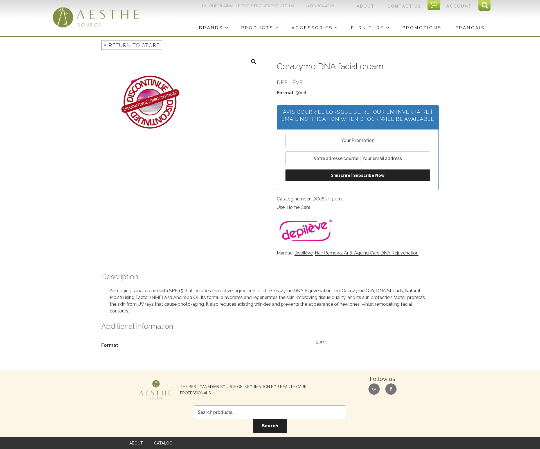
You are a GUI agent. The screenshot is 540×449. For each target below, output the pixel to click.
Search (270, 425)
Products (257, 27)
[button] (254, 62)
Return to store (132, 45)
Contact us (404, 6)
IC (435, 5)
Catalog (163, 443)
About (366, 6)
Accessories (312, 27)
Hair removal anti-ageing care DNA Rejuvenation (366, 253)
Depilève (303, 253)
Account (459, 6)
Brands (211, 27)
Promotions (422, 27)
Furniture (367, 27)
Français (470, 27)
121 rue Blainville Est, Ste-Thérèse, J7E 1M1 (248, 6)
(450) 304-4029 (320, 6)
